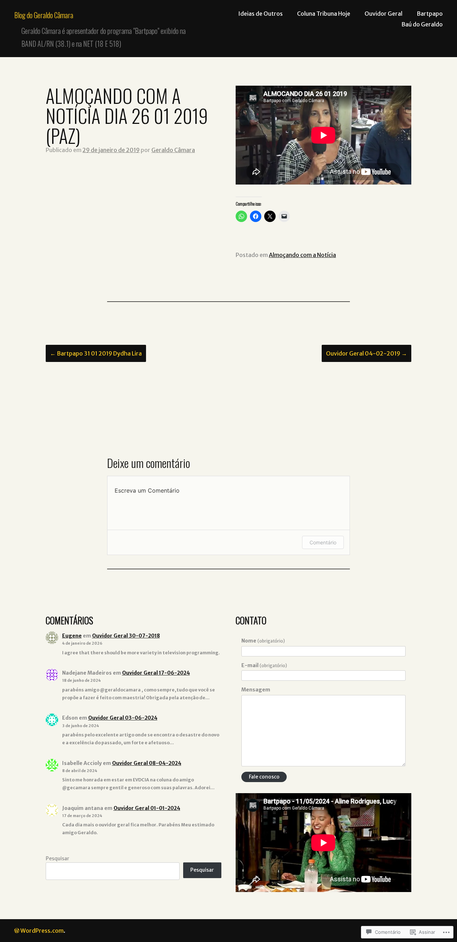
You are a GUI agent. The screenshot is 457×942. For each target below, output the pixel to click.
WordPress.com (42, 930)
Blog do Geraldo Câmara (43, 15)
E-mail (264, 665)
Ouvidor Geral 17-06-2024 (156, 673)
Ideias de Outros (260, 13)
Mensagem (255, 689)
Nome (263, 641)
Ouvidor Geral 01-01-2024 (147, 808)
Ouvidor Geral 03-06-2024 (122, 718)
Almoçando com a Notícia (302, 254)
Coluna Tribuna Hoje (323, 13)
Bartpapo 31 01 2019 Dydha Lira (96, 353)
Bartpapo (430, 13)
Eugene (72, 636)
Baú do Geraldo (422, 24)
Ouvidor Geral (383, 13)
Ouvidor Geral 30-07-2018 (126, 636)
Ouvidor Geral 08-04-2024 (146, 763)
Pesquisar (57, 858)
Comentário (323, 542)
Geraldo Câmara (173, 149)
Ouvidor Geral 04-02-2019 (366, 353)
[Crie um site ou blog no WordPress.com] (16, 930)
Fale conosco (264, 777)
